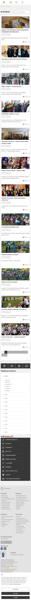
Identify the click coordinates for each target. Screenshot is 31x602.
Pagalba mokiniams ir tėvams (22, 500)
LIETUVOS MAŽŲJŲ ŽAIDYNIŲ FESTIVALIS (14, 309)
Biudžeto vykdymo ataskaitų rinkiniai (7, 517)
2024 (6, 398)
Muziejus (18, 508)
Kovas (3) (7, 386)
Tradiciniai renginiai (6, 505)
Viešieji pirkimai (5, 524)
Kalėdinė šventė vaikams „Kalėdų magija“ (13, 170)
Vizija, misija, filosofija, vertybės (8, 499)
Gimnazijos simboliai (6, 502)
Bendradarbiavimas (6, 507)
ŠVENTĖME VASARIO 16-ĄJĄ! (10, 114)
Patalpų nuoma (19, 505)
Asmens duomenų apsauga (22, 519)
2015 (6, 428)
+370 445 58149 (5, 567)
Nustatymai (15, 589)
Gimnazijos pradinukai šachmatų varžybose (14, 59)
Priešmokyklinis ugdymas (21, 497)
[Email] (5, 548)
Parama (3, 526)
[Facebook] (2, 548)
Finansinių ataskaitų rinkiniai (7, 519)
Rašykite (4, 542)
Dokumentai (8, 447)
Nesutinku (15, 593)
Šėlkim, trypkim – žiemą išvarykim (11, 86)
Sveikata (7, 474)
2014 (6, 432)
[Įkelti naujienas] (11, 2)
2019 (6, 417)
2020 (6, 413)
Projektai (8, 443)
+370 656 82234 (10, 563)
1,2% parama (8, 463)
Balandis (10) (8, 384)
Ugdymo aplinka (5, 497)
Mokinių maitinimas (10, 455)
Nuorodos (18, 516)
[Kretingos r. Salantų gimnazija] (3, 2)
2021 (6, 409)
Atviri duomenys (19, 532)
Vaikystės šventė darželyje (9, 282)
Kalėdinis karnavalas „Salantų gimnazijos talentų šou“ (13, 199)
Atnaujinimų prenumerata (12, 478)
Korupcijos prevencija (20, 527)
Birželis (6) (7, 380)
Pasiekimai (8, 467)
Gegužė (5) (7, 382)
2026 (6, 376)
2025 (6, 394)
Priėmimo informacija (11, 439)
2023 (6, 402)
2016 (6, 424)
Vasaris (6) (7, 388)
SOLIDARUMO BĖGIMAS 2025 (10, 227)
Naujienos (8, 6)
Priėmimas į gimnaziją (6, 508)
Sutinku (15, 597)
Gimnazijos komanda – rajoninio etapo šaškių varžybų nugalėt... (15, 142)
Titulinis (2, 6)
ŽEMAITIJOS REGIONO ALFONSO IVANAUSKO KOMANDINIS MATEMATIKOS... (15, 31)
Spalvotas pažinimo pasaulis (10, 254)
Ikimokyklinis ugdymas (21, 495)
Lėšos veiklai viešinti (6, 521)
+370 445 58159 (9, 565)
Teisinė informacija (20, 531)
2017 (6, 421)
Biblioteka (8, 451)
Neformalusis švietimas (21, 499)
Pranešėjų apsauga (20, 526)
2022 (6, 406)
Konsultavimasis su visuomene (22, 521)
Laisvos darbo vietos (11, 471)
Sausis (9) (7, 390)
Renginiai (8, 35)
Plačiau (26, 41)
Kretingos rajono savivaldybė (17, 554)
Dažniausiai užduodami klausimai (21, 524)
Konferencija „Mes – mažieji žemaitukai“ (13, 337)
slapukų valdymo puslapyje (15, 584)
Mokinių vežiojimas (10, 459)
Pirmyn (5, 355)
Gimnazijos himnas (6, 503)
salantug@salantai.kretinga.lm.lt (10, 569)
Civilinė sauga (19, 529)
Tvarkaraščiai (7, 488)
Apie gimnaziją (5, 495)
